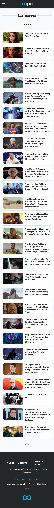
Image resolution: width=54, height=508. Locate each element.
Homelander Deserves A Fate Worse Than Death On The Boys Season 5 (37, 430)
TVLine (31, 484)
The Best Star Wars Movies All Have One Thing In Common (36, 352)
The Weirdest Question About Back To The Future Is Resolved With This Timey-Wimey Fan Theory (37, 173)
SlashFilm (41, 484)
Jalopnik (21, 484)
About (10, 463)
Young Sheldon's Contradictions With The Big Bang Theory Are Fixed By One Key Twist (37, 368)
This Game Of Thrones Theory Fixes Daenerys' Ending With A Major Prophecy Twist (35, 143)
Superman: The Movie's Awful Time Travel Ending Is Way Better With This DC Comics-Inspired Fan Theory (37, 128)
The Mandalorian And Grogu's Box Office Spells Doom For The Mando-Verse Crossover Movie (37, 203)
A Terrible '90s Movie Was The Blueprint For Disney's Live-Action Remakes (36, 81)
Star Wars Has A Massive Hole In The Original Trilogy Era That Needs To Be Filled (37, 292)
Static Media (18, 469)
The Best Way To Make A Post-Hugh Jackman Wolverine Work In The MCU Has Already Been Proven (37, 248)
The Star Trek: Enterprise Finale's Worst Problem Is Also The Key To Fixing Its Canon (36, 323)
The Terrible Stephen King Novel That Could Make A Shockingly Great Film (36, 156)
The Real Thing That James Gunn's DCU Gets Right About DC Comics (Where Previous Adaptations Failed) (37, 383)
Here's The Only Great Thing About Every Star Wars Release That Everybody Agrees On (37, 97)
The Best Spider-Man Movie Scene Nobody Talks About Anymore (37, 51)
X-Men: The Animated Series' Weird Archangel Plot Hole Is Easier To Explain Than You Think (37, 112)
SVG (27, 488)
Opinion (27, 24)
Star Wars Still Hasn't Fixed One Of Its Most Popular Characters (36, 277)
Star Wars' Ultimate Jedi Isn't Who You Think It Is (35, 64)
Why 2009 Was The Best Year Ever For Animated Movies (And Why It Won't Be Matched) (37, 338)
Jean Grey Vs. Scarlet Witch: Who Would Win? (37, 34)
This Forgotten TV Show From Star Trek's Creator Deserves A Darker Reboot (36, 186)
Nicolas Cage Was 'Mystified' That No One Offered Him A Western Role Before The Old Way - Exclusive (37, 415)
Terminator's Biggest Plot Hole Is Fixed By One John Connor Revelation (36, 216)
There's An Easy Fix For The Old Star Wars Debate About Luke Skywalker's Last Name (37, 262)
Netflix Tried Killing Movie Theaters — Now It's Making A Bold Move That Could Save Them (37, 308)
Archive (22, 463)
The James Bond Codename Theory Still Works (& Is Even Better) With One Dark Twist (37, 231)
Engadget (10, 484)
